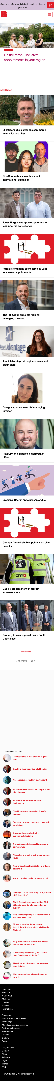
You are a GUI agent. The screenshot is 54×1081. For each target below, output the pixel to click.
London (5, 1002)
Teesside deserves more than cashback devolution (31, 823)
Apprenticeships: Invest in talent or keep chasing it (31, 867)
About (4, 1054)
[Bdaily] (4, 14)
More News (27, 651)
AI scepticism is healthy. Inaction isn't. (30, 779)
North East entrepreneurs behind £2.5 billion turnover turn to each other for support (30, 905)
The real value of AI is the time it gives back (30, 758)
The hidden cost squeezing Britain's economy (29, 812)
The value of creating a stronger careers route (31, 856)
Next (34, 661)
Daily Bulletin (8, 1047)
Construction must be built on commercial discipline (26, 834)
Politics (5, 1034)
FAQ (4, 1067)
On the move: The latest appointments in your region (24, 57)
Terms (5, 1063)
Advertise (6, 1057)
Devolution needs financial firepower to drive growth (30, 845)
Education (6, 1015)
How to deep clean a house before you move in (30, 975)
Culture (5, 1038)
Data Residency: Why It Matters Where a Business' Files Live (31, 916)
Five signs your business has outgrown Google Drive (30, 964)
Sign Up (50, 5)
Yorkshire (6, 992)
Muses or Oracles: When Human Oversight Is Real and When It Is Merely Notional (31, 927)
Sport (4, 1041)
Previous (21, 661)
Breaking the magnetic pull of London (30, 769)
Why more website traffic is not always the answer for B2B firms (30, 942)
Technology (7, 1021)
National (5, 1005)
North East (6, 989)
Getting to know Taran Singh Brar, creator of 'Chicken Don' (32, 893)
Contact (5, 1050)
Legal (4, 1060)
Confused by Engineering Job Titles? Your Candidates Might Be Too (30, 953)
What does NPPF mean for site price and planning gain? (31, 790)
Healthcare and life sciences (14, 1018)
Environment (7, 1031)
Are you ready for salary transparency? (30, 878)
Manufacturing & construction (15, 1025)
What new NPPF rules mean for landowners (27, 801)
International (7, 1008)
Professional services (11, 1028)
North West (7, 995)
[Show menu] (49, 14)
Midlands (6, 999)
